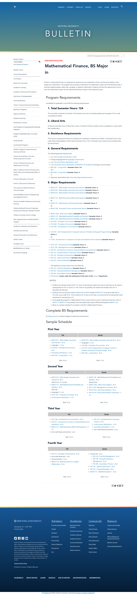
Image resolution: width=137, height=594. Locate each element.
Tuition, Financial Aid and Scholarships (26, 105)
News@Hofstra (94, 577)
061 (82, 295)
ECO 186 (75, 288)
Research (88, 7)
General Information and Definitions (25, 235)
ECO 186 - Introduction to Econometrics (64, 227)
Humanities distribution (59, 353)
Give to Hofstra (64, 577)
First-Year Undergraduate (58, 525)
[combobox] (105, 56)
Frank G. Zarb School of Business (24, 183)
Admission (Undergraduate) (23, 96)
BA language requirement (74, 160)
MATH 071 (100, 293)
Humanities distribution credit (66, 157)
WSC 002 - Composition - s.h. (91, 353)
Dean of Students (94, 533)
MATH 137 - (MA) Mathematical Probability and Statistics (70, 216)
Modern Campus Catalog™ (85, 593)
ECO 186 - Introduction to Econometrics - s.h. (68, 419)
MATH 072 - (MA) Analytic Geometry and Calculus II (68, 190)
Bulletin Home (18, 70)
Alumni (106, 7)
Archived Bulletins (20, 101)
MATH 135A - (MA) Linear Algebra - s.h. (102, 385)
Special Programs (75, 546)
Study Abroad (18, 141)
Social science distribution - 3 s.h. (63, 397)
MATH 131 (114, 302)
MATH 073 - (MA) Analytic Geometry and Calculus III (68, 193)
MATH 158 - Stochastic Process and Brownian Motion (69, 208)
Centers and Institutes (113, 525)
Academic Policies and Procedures (25, 92)
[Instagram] (23, 539)
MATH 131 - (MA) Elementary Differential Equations (68, 198)
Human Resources (94, 540)
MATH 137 (75, 285)
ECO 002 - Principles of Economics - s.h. (95, 345)
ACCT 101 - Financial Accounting (62, 245)
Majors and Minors (20, 114)
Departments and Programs (75, 526)
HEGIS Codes (18, 239)
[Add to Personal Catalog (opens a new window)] (114, 61)
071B (68, 295)
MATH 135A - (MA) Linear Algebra (62, 214)
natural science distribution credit (67, 165)
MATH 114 (64, 302)
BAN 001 (112, 288)
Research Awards (112, 542)
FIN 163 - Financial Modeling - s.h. (102, 469)
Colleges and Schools (76, 531)
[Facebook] (19, 539)
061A (87, 293)
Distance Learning (19, 118)
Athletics (51, 577)
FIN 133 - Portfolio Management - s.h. (106, 456)
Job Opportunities (79, 577)
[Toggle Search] (122, 6)
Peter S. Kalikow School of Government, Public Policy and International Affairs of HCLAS (27, 172)
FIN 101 (66, 288)
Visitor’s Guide (93, 552)
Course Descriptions (20, 74)
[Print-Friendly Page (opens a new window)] (118, 61)
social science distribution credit (67, 162)
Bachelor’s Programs (20, 110)
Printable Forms (19, 244)
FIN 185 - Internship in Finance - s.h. (105, 464)
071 (72, 297)
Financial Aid (55, 548)
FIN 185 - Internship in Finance (61, 273)
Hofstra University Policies (20, 563)
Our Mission (17, 79)
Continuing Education (76, 542)
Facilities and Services (21, 231)
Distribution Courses (20, 123)
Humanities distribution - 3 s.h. (104, 427)
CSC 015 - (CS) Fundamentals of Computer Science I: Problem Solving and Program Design (81, 232)
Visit (52, 552)
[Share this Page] (116, 61)
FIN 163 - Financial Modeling (60, 260)
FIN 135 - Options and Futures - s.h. (102, 467)
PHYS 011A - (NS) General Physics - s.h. (102, 390)
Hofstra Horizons (112, 529)
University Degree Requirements (81, 177)
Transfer (53, 529)
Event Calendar (93, 537)
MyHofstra (114, 7)
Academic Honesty (20, 88)
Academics (70, 7)
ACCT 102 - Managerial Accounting (62, 247)
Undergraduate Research (114, 546)
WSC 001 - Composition (59, 167)
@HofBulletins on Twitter (22, 248)
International (55, 537)
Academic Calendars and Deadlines (25, 226)
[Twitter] (15, 539)
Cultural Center (93, 529)
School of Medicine (56, 544)
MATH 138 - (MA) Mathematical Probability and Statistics (70, 219)
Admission (61, 7)
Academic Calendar (75, 535)
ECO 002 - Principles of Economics (62, 224)
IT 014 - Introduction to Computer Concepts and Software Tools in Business (76, 240)
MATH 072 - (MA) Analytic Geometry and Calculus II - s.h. (101, 340)
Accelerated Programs (21, 145)
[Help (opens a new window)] (121, 61)
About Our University (20, 83)
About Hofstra (31, 577)
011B (92, 165)
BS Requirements (52, 316)
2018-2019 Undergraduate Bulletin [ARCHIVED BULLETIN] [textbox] (103, 56)
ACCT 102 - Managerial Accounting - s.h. (103, 387)
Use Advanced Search (21, 64)
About (100, 7)
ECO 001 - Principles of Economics (62, 221)
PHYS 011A (83, 165)
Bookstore (92, 525)
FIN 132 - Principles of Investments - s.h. (66, 454)
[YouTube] (26, 539)
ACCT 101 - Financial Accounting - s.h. (65, 395)
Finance (96, 276)
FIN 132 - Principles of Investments (62, 255)
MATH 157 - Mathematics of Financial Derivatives (67, 203)
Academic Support (75, 539)
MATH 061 (80, 293)
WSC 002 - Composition (59, 172)
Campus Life (79, 7)
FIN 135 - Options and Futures (61, 258)
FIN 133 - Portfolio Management (62, 268)
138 (83, 285)
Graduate (54, 533)
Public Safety (92, 544)
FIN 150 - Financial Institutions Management (65, 271)
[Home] (33, 7)
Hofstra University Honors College (25, 215)
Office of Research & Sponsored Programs (113, 538)
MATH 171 (56, 302)
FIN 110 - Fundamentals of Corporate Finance (66, 253)
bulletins (47, 593)
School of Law (55, 540)
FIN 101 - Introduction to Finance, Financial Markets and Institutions (73, 250)
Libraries (109, 533)
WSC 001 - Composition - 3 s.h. (62, 355)
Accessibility (18, 577)
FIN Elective (55, 276)
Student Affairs (93, 548)
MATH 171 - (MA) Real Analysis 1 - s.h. (103, 472)
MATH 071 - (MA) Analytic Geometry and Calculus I (68, 188)
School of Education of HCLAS (23, 179)
